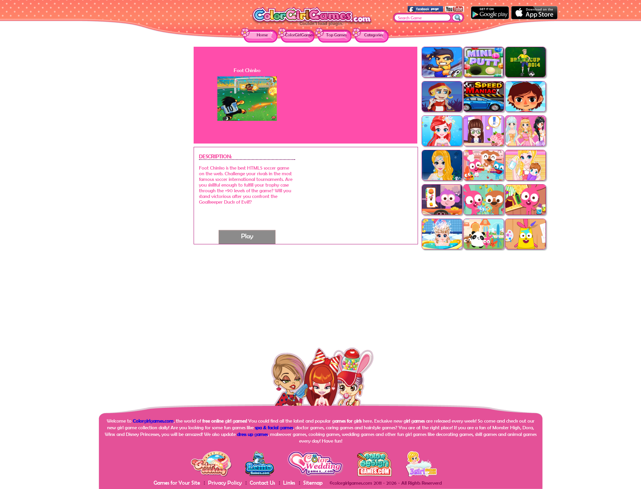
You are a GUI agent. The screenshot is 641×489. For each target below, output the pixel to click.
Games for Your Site (177, 482)
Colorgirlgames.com (153, 421)
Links (289, 482)
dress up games (252, 434)
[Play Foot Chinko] (247, 119)
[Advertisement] (140, 147)
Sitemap (313, 482)
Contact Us (262, 482)
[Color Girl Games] (311, 24)
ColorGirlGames (299, 34)
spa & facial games (274, 427)
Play (247, 236)
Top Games (336, 34)
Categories (373, 34)
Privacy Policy (225, 482)
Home (262, 34)
